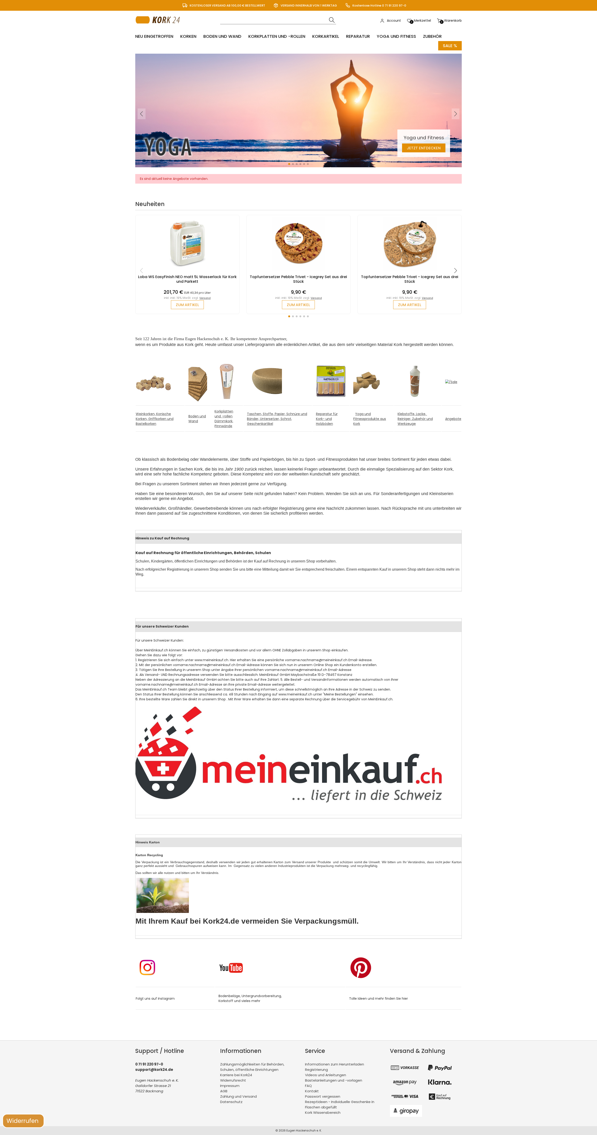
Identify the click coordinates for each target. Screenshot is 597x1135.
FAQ (308, 1085)
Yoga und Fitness (396, 36)
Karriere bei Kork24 (236, 1074)
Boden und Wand (222, 36)
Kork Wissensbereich (322, 1112)
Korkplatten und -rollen (276, 36)
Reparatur (358, 36)
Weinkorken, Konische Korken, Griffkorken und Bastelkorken (155, 419)
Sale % (450, 46)
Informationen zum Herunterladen (334, 1064)
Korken (188, 36)
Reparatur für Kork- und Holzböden (327, 419)
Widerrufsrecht (233, 1080)
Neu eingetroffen (154, 36)
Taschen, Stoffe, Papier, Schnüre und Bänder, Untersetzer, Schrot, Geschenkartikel (277, 419)
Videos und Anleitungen (325, 1074)
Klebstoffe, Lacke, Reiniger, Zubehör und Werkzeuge (415, 419)
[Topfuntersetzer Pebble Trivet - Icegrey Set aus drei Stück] (298, 272)
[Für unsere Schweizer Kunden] (288, 801)
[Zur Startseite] (159, 28)
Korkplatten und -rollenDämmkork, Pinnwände (224, 418)
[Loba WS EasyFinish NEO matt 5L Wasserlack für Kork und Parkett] (187, 272)
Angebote (453, 418)
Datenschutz (231, 1101)
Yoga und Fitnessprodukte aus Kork (369, 419)
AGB (223, 1091)
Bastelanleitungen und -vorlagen (333, 1080)
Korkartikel (325, 36)
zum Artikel (187, 304)
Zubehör (432, 36)
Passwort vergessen (322, 1096)
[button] (289, 164)
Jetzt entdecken (424, 148)
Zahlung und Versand (238, 1096)
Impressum (229, 1085)
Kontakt (312, 1091)
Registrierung (316, 1069)
